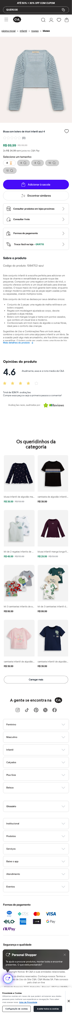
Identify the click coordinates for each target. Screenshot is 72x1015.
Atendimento (13, 874)
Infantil (9, 749)
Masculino (11, 737)
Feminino (11, 724)
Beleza (9, 787)
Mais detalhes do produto (18, 342)
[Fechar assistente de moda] (64, 954)
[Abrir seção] (42, 724)
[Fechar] (68, 1001)
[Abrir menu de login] (51, 20)
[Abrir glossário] (41, 806)
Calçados (11, 762)
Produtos (11, 836)
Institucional (12, 823)
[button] (43, 20)
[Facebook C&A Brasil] (54, 710)
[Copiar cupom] (63, 9)
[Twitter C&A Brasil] (45, 710)
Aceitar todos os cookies (48, 1009)
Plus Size (11, 774)
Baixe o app (12, 861)
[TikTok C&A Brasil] (27, 710)
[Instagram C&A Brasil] (17, 710)
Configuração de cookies (16, 1009)
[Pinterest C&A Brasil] (36, 710)
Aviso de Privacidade (28, 1002)
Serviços (11, 848)
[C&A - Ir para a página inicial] (17, 20)
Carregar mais (36, 679)
